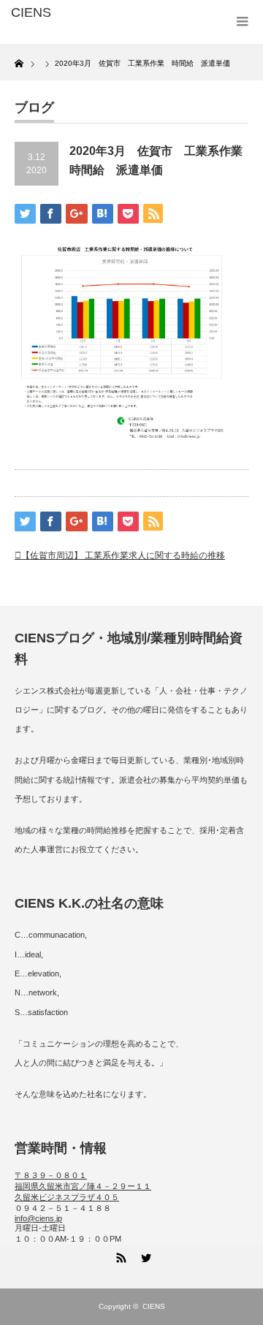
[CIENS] (63, 13)
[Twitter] (144, 1256)
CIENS (153, 1306)
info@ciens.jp (38, 1218)
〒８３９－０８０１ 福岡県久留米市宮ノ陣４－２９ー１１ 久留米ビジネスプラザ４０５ (83, 1186)
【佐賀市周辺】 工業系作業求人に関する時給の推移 (123, 555)
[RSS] (119, 1256)
